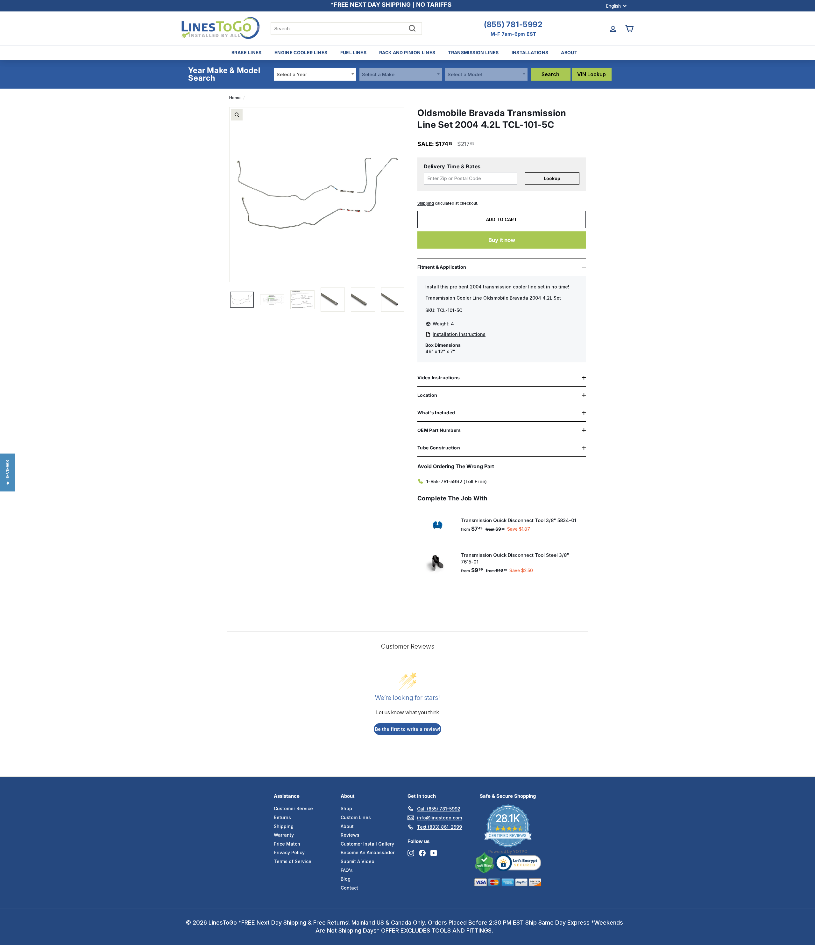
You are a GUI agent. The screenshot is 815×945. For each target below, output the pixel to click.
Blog (346, 879)
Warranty (284, 835)
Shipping (425, 203)
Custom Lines (356, 817)
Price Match (287, 844)
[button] (7, 472)
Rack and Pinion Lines (407, 52)
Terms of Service (292, 861)
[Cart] (629, 28)
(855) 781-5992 (513, 24)
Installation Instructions (459, 334)
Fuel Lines (353, 52)
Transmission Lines (473, 52)
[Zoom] (237, 114)
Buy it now (501, 240)
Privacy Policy (289, 852)
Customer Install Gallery (367, 844)
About (569, 52)
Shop (346, 808)
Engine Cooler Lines (301, 52)
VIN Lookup (591, 74)
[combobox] (315, 74)
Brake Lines (246, 52)
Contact (349, 887)
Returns (282, 817)
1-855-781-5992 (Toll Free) (456, 481)
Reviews (350, 835)
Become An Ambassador (367, 852)
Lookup (552, 178)
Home (235, 97)
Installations (530, 52)
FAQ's (347, 870)
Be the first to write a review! (407, 729)
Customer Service (293, 808)
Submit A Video (357, 861)
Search (550, 74)
